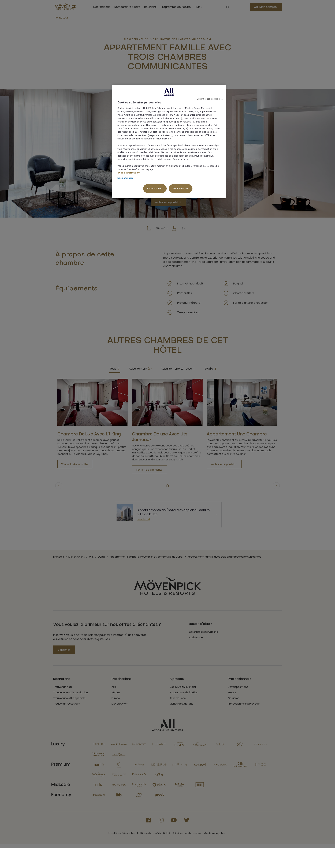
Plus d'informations (129, 172)
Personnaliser (154, 188)
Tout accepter (180, 188)
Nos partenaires (125, 178)
